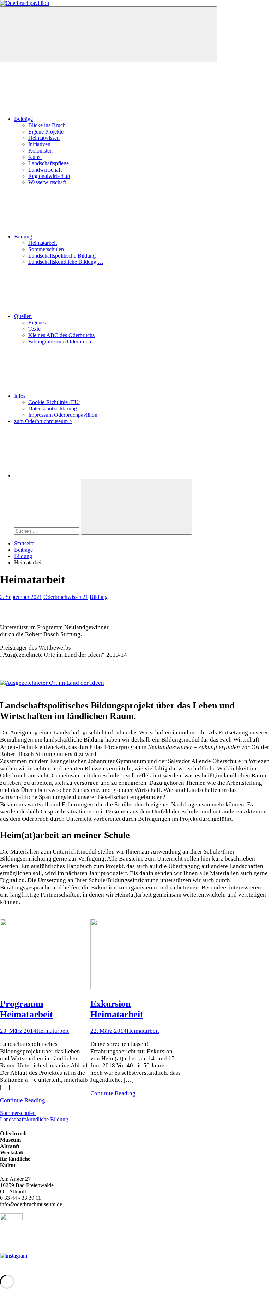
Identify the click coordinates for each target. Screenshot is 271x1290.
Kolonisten (40, 151)
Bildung (23, 237)
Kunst (35, 157)
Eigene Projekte (46, 132)
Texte (34, 329)
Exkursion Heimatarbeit (116, 1009)
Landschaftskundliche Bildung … (65, 262)
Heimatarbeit (42, 243)
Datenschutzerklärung (52, 408)
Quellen (23, 316)
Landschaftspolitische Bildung (62, 256)
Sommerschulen (46, 249)
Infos (19, 396)
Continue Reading (22, 1100)
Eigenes (37, 322)
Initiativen (39, 144)
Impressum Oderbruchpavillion (62, 415)
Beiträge (23, 119)
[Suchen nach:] (47, 531)
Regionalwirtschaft (49, 176)
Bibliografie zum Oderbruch (59, 342)
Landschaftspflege (48, 163)
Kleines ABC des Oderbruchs (61, 335)
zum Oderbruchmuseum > (43, 421)
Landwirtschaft (45, 170)
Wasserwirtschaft (47, 182)
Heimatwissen (44, 138)
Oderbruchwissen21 (65, 597)
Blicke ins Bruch (47, 125)
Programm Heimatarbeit (26, 1009)
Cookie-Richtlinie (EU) (54, 402)
